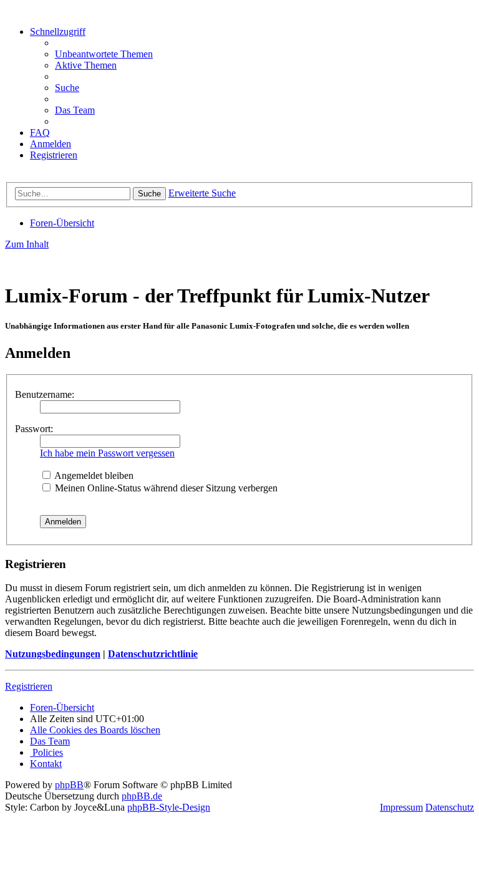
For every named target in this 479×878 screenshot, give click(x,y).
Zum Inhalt (27, 244)
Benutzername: (44, 394)
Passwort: (34, 428)
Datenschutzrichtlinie (153, 654)
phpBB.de (142, 796)
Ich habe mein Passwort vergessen (107, 453)
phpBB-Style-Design (168, 807)
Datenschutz (449, 807)
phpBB (69, 784)
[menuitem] (104, 54)
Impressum (401, 807)
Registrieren (28, 686)
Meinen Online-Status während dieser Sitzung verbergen (165, 488)
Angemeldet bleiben (92, 475)
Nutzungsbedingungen (52, 654)
